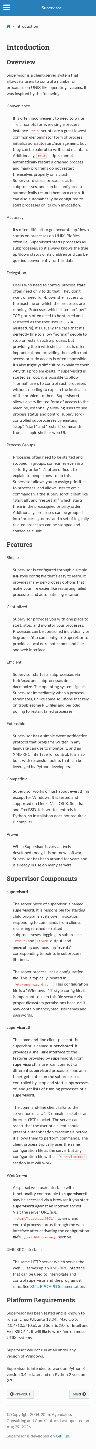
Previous (22, 1394)
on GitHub (59, 1436)
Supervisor (51, 8)
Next (77, 1394)
